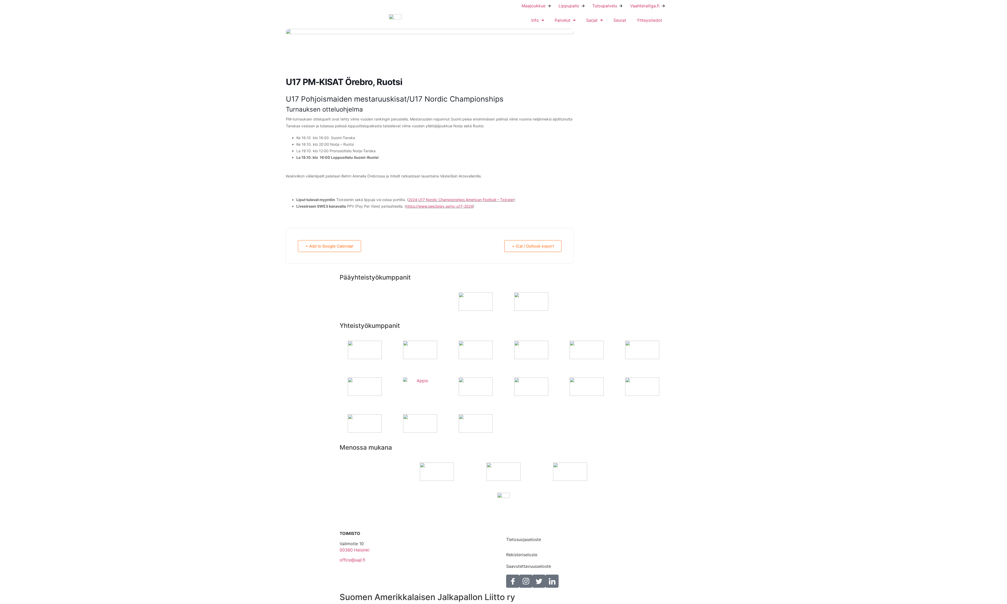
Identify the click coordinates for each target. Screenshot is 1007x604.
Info (535, 20)
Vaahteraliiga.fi (645, 5)
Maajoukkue (533, 5)
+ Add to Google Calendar (329, 246)
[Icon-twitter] (538, 581)
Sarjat (592, 20)
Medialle (514, 528)
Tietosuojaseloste (523, 539)
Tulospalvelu (604, 5)
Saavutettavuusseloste (528, 566)
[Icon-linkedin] (552, 581)
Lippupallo (569, 5)
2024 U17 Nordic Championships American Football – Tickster (461, 199)
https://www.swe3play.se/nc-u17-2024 (439, 206)
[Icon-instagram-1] (525, 581)
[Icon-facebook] (512, 581)
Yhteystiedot (649, 20)
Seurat (619, 20)
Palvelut (562, 20)
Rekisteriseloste (521, 554)
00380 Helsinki (354, 550)
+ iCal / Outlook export (533, 246)
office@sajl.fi (352, 560)
